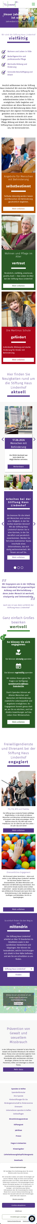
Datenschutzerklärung (23, 1192)
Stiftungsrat (18, 1125)
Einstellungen (29, 1194)
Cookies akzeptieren (19, 1205)
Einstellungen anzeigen (18, 1217)
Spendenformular (18, 1092)
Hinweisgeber (18, 1149)
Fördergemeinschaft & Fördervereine (18, 1103)
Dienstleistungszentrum (18, 1119)
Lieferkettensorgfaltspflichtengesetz (18, 1155)
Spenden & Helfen (18, 1089)
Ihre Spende (18, 1096)
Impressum (26, 1221)
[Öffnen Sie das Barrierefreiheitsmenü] (32, 1219)
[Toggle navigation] (33, 4)
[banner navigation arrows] (3, 16)
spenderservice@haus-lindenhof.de (18, 685)
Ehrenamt (18, 1107)
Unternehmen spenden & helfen (18, 1110)
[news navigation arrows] (3, 439)
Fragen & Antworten (18, 1143)
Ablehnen (18, 1211)
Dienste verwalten (18, 1199)
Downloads (18, 1160)
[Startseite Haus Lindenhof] (10, 4)
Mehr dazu (18, 1069)
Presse (18, 1136)
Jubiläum (18, 1130)
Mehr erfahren (18, 209)
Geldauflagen (18, 1114)
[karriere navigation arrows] (3, 523)
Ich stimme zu (18, 1003)
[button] (15, 567)
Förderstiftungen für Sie (18, 1100)
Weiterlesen (18, 466)
